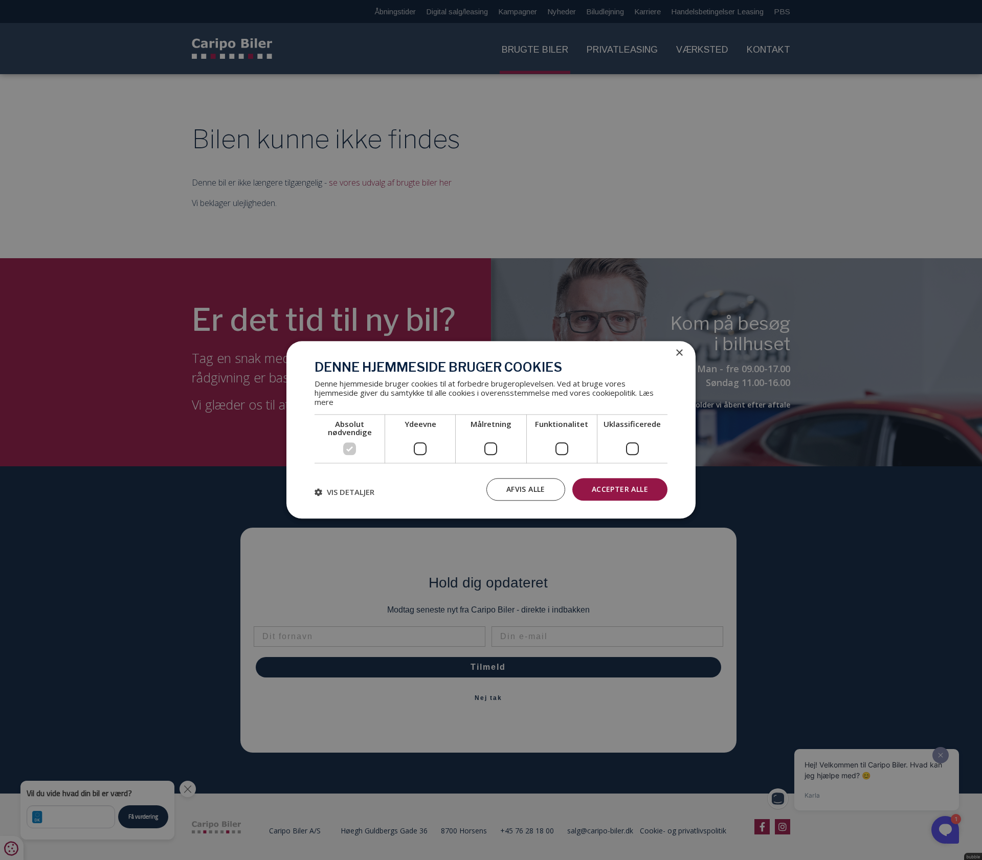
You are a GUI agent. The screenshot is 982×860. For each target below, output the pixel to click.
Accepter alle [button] (620, 489)
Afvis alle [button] (525, 489)
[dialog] (491, 429)
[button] (344, 491)
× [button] (679, 353)
